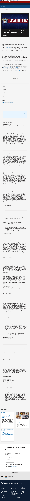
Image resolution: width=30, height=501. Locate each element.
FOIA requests (23, 488)
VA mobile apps (13, 485)
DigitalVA (2, 489)
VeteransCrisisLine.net (14, 466)
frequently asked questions (7, 67)
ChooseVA (2, 487)
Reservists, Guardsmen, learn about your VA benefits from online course (7, 416)
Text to (7, 459)
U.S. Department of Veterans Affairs (16, 483)
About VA (2, 495)
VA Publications (3, 494)
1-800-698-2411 (26, 479)
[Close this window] (29, 445)
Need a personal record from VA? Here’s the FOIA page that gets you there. (22, 421)
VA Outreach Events (4, 491)
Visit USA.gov (19, 497)
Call (9, 457)
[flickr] (28, 474)
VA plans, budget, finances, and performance (15, 494)
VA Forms (2, 492)
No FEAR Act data (13, 488)
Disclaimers (22, 489)
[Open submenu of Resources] (20, 5)
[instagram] (25, 474)
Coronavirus (7, 102)
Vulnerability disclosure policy (24, 493)
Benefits (3, 102)
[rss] (22, 474)
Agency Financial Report (24, 485)
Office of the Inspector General (14, 492)
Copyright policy (23, 494)
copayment (18, 70)
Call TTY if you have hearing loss (14, 464)
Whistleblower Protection (14, 489)
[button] (15, 2)
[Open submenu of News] (15, 5)
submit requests (18, 67)
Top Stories (11, 102)
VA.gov (2, 485)
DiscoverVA (2, 488)
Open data (22, 491)
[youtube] (19, 474)
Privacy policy (23, 487)
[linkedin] (27, 474)
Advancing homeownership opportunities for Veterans (7, 433)
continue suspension (7, 47)
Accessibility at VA (13, 487)
